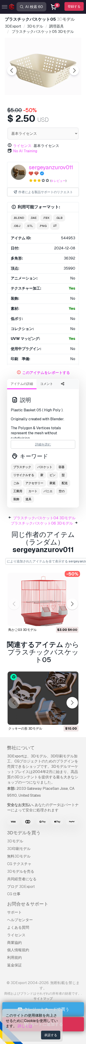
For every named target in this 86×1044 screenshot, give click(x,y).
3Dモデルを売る (20, 871)
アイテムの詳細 (22, 384)
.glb (59, 218)
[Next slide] (74, 70)
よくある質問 (18, 927)
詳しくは (25, 1026)
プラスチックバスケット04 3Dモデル (44, 518)
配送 (65, 483)
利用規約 (14, 957)
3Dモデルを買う (24, 833)
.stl (30, 226)
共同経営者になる (21, 879)
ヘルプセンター (20, 919)
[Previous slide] (12, 70)
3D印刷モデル (19, 848)
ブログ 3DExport (21, 886)
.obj (16, 226)
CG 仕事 (13, 894)
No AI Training (25, 151)
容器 (61, 467)
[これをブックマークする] (72, 620)
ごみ (16, 483)
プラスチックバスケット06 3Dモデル (42, 523)
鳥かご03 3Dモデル (22, 630)
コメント (46, 384)
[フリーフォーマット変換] (54, 226)
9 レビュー (58, 181)
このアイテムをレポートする (46, 372)
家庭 (52, 483)
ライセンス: (23, 145)
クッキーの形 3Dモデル (25, 728)
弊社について (21, 748)
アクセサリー (34, 483)
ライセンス (16, 935)
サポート (14, 912)
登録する (74, 6)
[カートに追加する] (62, 620)
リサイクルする (23, 475)
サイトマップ (43, 998)
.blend (18, 218)
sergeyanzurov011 (51, 167)
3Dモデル (15, 841)
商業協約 (14, 942)
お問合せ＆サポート (27, 904)
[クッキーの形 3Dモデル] (43, 698)
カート (32, 491)
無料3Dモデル (19, 856)
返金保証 (14, 965)
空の (62, 491)
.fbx (46, 218)
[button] (72, 604)
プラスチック (22, 467)
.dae (33, 218)
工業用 (17, 491)
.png (43, 226)
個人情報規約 (18, 950)
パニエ (48, 491)
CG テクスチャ (19, 863)
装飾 (16, 499)
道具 (28, 499)
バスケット (44, 467)
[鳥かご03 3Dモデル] (43, 599)
